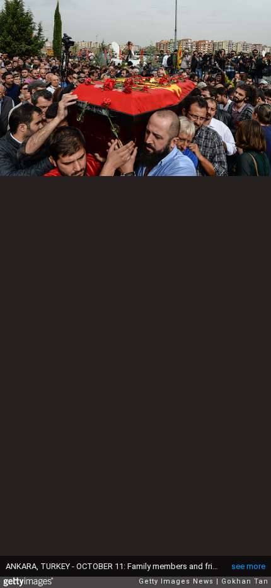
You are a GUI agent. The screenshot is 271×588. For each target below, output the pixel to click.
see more (248, 566)
